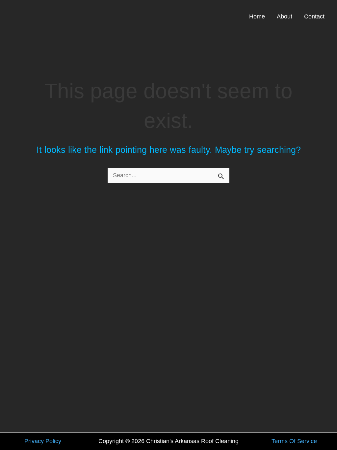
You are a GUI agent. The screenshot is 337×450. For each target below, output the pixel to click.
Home (257, 16)
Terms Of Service (294, 441)
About (284, 16)
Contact (314, 16)
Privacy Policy (42, 441)
